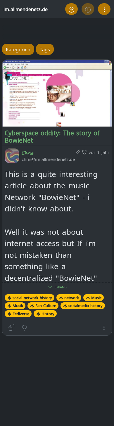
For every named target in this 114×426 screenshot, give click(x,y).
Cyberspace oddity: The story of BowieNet (52, 136)
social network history (32, 297)
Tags (45, 49)
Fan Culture (45, 305)
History (48, 313)
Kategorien (18, 49)
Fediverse (21, 313)
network (71, 297)
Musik (18, 305)
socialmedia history (85, 305)
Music (96, 297)
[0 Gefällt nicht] (24, 327)
